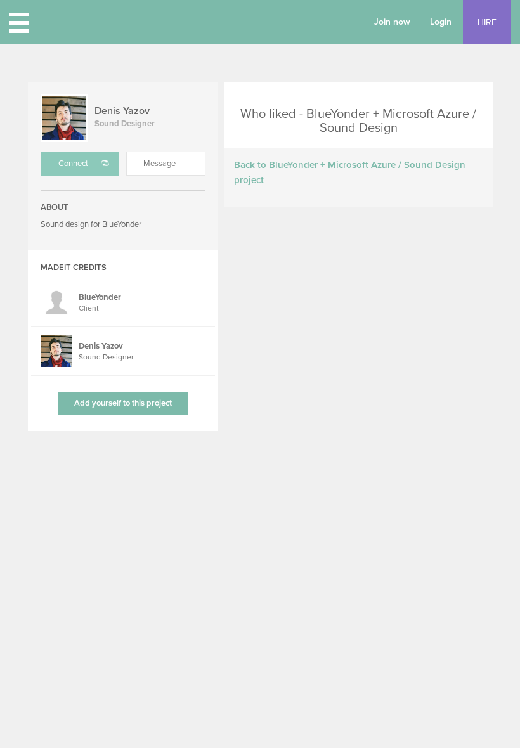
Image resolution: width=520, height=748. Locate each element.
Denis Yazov (122, 111)
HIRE (487, 22)
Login (441, 21)
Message (159, 163)
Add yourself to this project (123, 403)
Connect (73, 163)
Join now (392, 21)
